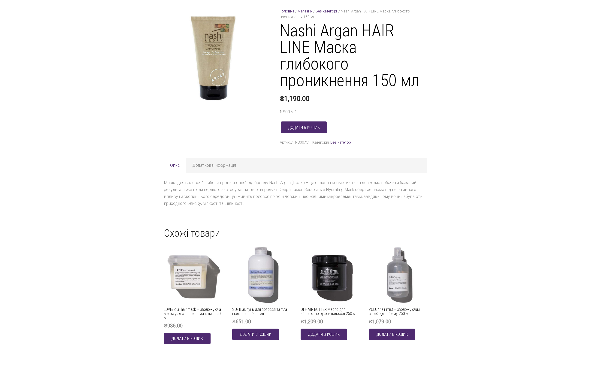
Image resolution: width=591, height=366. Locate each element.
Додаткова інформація (214, 165)
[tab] (175, 165)
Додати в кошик (304, 127)
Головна (287, 11)
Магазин (305, 11)
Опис (175, 165)
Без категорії (327, 11)
